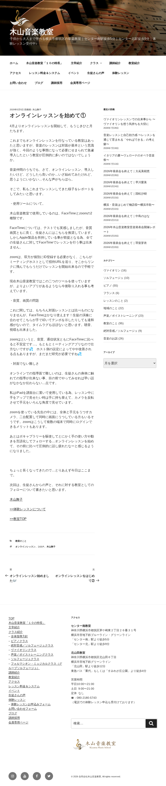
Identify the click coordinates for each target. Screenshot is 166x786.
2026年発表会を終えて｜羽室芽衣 (125, 242)
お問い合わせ (18, 82)
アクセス (15, 73)
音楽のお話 (110, 338)
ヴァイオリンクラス (23, 649)
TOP (11, 618)
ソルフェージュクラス (25, 659)
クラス (94, 63)
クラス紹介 (16, 631)
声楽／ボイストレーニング (120, 315)
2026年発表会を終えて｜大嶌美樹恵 (126, 171)
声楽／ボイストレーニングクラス (32, 654)
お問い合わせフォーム (23, 708)
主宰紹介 (76, 63)
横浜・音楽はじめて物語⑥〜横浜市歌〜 (128, 204)
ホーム (14, 63)
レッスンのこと (113, 300)
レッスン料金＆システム (44, 73)
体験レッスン (120, 73)
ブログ (39, 82)
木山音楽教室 (31, 32)
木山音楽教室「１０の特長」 (44, 63)
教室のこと (21, 541)
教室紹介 (134, 63)
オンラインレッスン (25, 546)
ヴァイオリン (111, 270)
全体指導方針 (19, 636)
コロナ (41, 546)
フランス (109, 293)
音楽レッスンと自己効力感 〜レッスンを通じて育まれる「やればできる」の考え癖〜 (129, 139)
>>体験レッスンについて (28, 509)
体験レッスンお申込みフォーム (31, 704)
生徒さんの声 (95, 73)
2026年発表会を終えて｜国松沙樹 (125, 193)
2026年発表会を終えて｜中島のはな (126, 216)
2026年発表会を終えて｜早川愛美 (125, 182)
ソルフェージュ (113, 277)
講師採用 (56, 82)
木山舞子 (36, 109)
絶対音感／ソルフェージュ (120, 330)
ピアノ (107, 285)
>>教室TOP (18, 518)
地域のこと (110, 308)
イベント (73, 73)
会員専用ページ (80, 82)
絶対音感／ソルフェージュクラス (32, 645)
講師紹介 (115, 63)
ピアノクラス (19, 641)
